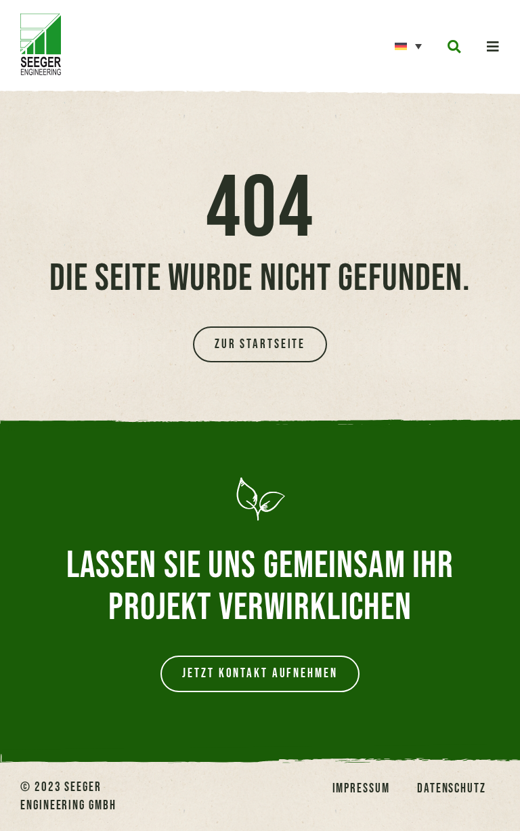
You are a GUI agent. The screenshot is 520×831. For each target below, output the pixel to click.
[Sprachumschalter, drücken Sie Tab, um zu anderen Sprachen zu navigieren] (408, 45)
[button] (454, 47)
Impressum (361, 788)
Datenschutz (451, 788)
